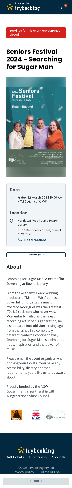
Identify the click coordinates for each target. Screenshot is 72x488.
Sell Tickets (15, 457)
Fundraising (38, 457)
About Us (58, 457)
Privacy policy (23, 472)
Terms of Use (49, 472)
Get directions (35, 240)
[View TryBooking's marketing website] (36, 451)
